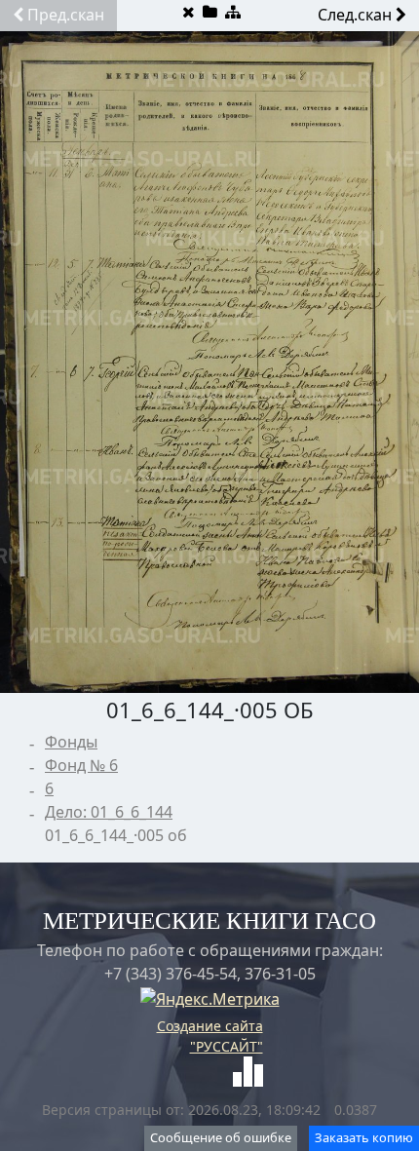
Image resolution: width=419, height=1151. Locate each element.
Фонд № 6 (81, 765)
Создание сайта (210, 1026)
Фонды (71, 741)
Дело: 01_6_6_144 (108, 812)
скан (65, 14)
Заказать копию (364, 1137)
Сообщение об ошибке (220, 1137)
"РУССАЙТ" (226, 1046)
